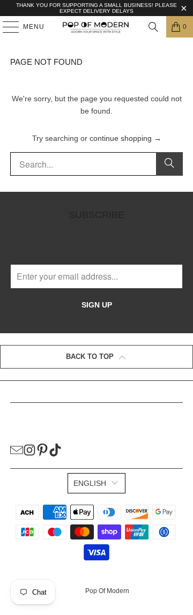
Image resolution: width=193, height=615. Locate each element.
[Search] (153, 27)
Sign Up (96, 305)
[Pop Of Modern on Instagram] (29, 449)
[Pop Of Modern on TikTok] (55, 449)
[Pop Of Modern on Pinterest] (42, 449)
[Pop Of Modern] (96, 27)
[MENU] (5, 27)
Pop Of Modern (107, 591)
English (89, 483)
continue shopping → (125, 138)
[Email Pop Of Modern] (16, 449)
